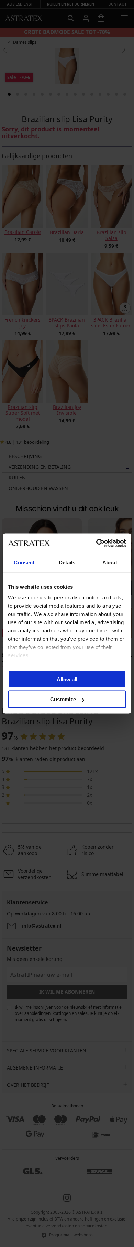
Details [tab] (67, 562)
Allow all (67, 679)
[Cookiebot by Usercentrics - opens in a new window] (96, 543)
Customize (63, 699)
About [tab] (110, 562)
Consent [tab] (24, 562)
